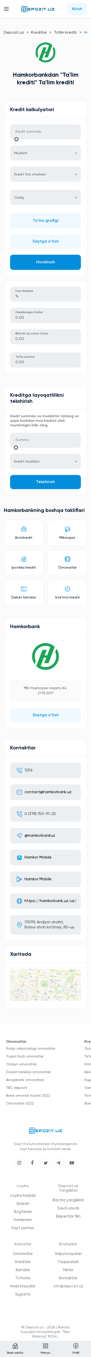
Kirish (77, 9)
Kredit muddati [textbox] (26, 461)
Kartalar (23, 1270)
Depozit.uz (14, 33)
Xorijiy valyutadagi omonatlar (30, 1048)
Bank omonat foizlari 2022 (28, 1095)
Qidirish (22, 1204)
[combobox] (45, 153)
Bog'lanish (23, 1212)
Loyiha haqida (23, 1196)
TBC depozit (16, 1088)
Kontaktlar (68, 1278)
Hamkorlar (23, 1220)
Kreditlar (39, 33)
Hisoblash (45, 262)
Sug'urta (22, 1294)
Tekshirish (45, 482)
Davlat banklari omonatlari (28, 1072)
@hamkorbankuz (40, 836)
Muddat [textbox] (20, 153)
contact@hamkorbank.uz (48, 792)
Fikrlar (68, 1270)
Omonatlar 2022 (20, 1103)
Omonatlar (23, 1254)
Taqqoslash (68, 1262)
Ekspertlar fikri (68, 1216)
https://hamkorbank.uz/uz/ (51, 901)
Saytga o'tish (46, 242)
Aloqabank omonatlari (25, 1080)
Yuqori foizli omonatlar (24, 1056)
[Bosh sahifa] (37, 9)
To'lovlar (23, 1278)
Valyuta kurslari (68, 1254)
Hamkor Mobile (38, 857)
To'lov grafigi (45, 221)
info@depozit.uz (68, 1286)
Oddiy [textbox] (19, 197)
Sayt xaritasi (22, 1228)
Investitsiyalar (22, 1286)
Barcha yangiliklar (68, 1200)
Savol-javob (68, 1208)
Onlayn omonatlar (21, 1064)
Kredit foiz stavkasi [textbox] (30, 174)
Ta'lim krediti (65, 33)
